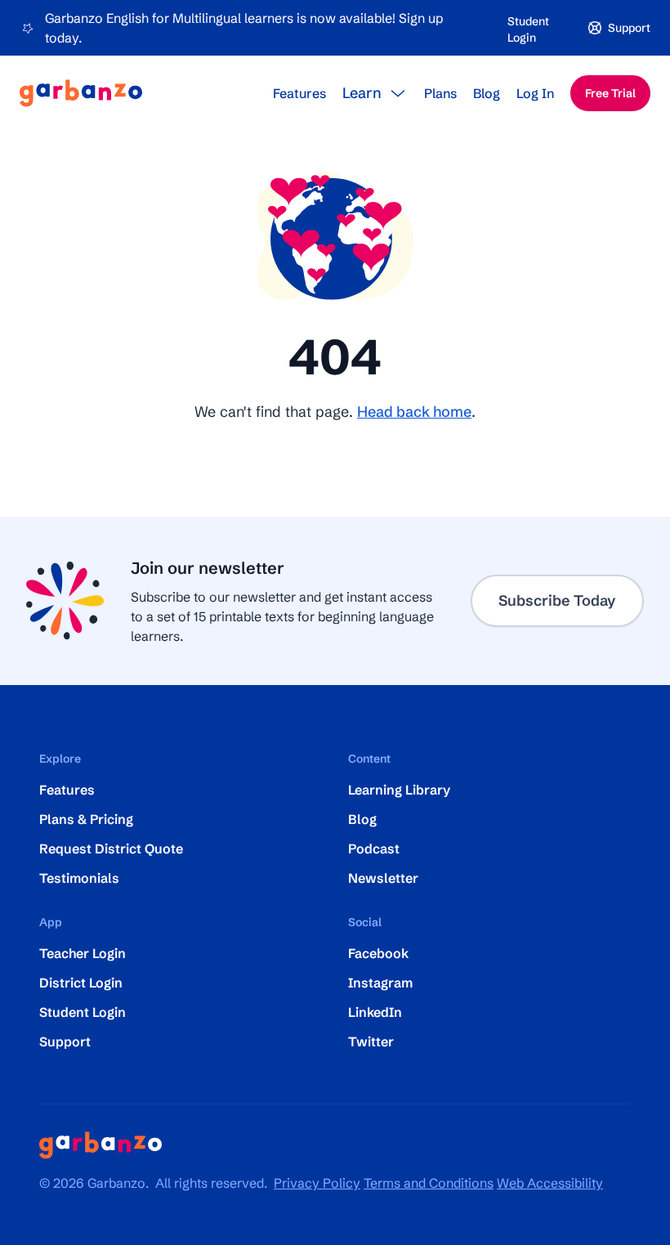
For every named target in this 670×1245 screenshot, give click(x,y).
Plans (440, 93)
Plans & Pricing (86, 819)
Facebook (378, 953)
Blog (486, 93)
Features (299, 93)
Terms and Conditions (429, 1183)
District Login (81, 982)
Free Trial (610, 93)
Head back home (414, 411)
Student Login (528, 29)
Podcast (374, 848)
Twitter (371, 1041)
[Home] (81, 93)
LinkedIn (375, 1012)
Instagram (380, 982)
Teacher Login (82, 953)
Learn (362, 92)
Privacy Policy (317, 1183)
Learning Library (399, 789)
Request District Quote (111, 848)
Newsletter (383, 878)
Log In (535, 93)
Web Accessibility (550, 1183)
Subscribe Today (557, 600)
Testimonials (79, 878)
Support (65, 1041)
